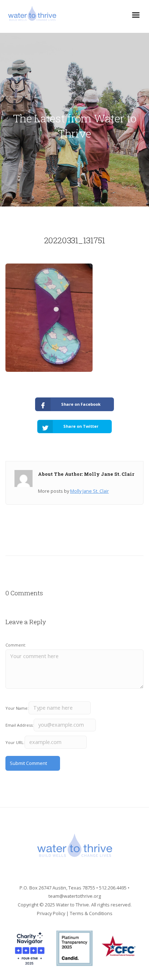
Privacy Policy (51, 913)
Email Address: (19, 725)
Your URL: (15, 742)
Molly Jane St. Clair (89, 491)
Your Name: (17, 708)
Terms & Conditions (91, 913)
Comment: (15, 645)
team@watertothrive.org (74, 896)
